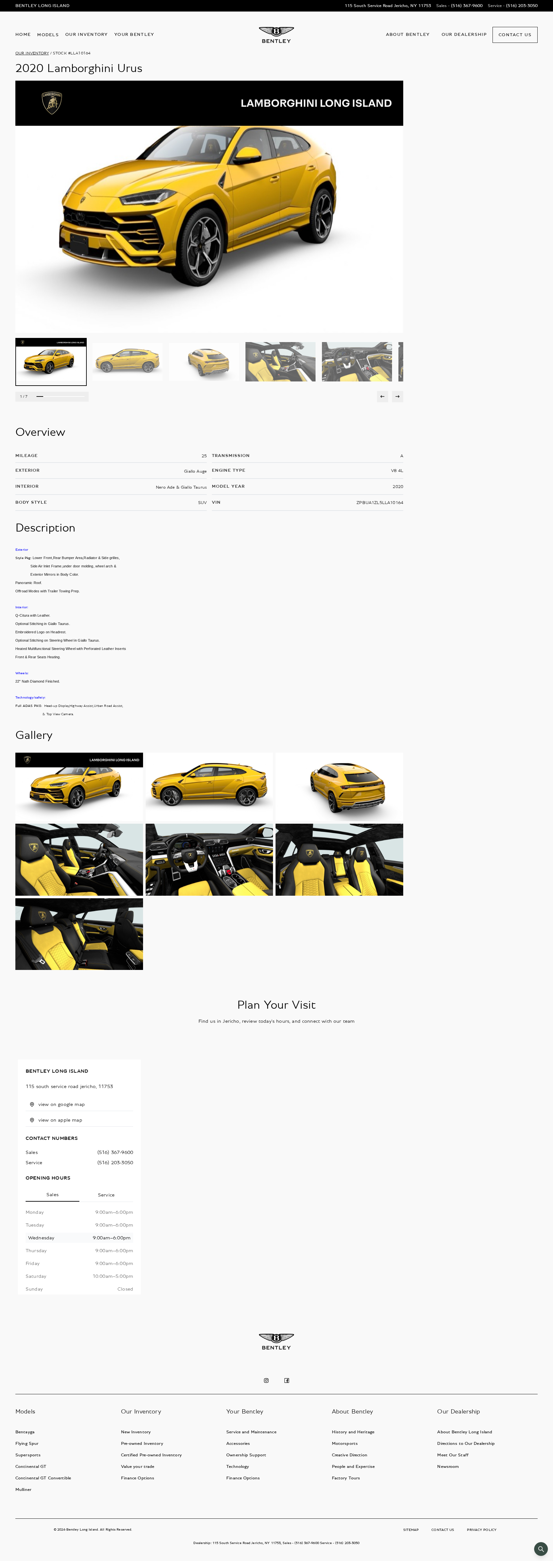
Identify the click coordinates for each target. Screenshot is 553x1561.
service (34, 1162)
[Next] (397, 396)
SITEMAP (411, 1530)
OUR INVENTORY (32, 53)
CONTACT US (442, 1530)
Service (106, 1194)
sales (32, 1152)
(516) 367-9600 (115, 1152)
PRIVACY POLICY (482, 1530)
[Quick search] (541, 1549)
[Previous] (382, 396)
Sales (52, 1194)
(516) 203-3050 (115, 1162)
